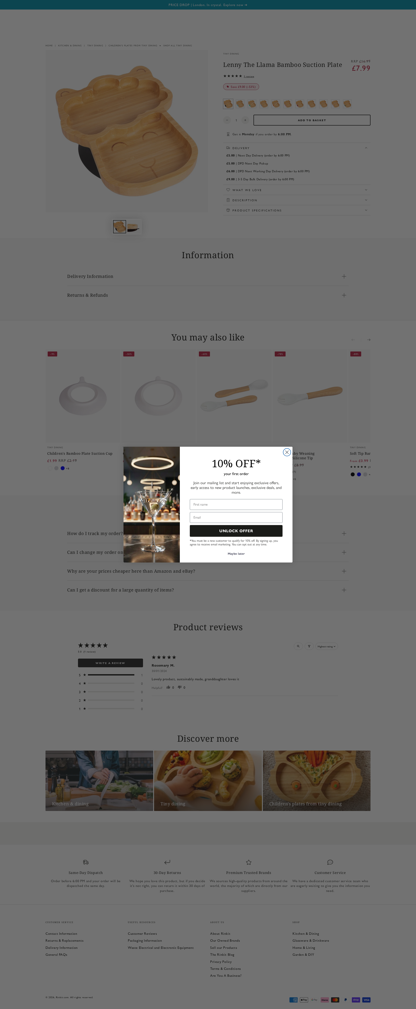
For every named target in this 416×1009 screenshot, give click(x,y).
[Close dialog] (287, 452)
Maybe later (236, 554)
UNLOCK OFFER (236, 531)
